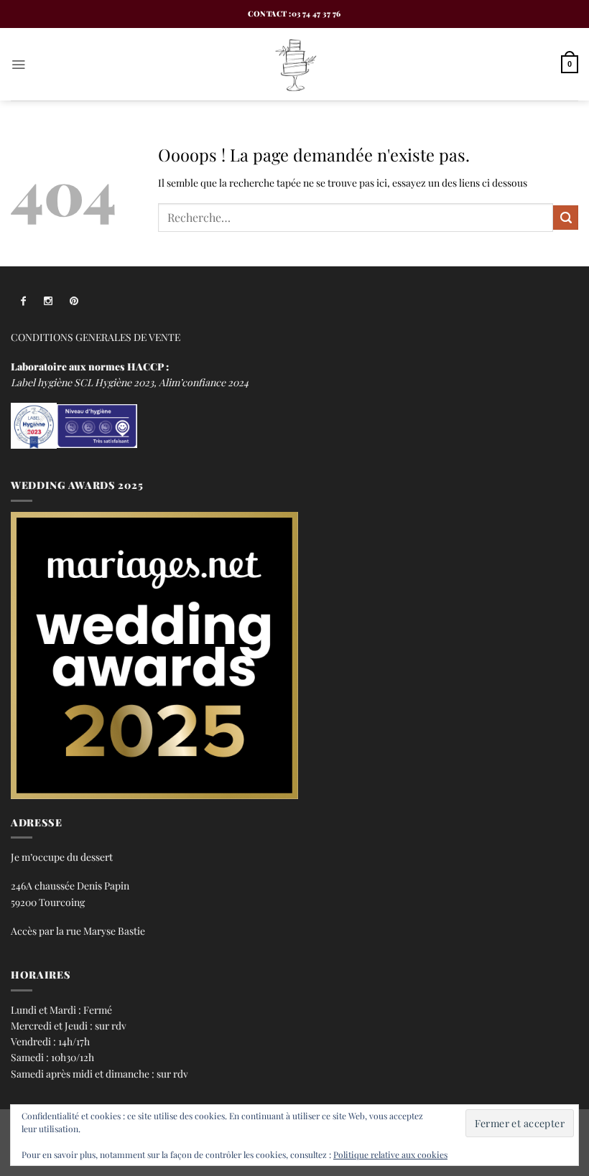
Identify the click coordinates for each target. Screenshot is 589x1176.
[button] (18, 64)
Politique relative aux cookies (390, 1154)
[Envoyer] (565, 217)
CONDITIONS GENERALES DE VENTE (95, 336)
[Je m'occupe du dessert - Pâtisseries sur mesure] (294, 64)
